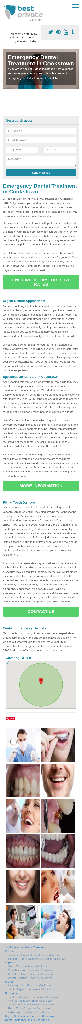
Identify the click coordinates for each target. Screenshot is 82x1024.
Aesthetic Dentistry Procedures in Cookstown (35, 954)
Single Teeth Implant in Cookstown (29, 966)
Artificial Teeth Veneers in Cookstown (30, 1000)
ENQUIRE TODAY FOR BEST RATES (41, 282)
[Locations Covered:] (4, 5)
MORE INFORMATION (41, 485)
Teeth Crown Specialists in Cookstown (31, 1004)
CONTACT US (41, 611)
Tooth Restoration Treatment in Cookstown (33, 996)
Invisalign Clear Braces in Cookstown (30, 985)
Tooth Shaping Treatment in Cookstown (31, 989)
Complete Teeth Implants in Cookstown (31, 970)
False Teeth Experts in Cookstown (28, 1012)
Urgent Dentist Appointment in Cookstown (30, 1016)
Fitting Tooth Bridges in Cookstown (29, 1008)
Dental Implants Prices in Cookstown (30, 977)
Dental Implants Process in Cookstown (31, 974)
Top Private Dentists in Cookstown (25, 947)
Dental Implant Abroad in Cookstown (27, 1019)
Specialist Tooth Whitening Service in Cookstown (37, 958)
